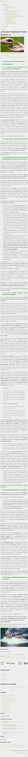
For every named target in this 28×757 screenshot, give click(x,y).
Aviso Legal (16, 752)
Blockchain (2, 745)
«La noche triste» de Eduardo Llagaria (16, 732)
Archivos (2, 716)
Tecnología (15, 746)
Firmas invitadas (10, 13)
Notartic (24, 745)
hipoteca (17, 687)
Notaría (2, 746)
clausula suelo (4, 687)
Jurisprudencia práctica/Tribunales (15, 16)
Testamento (19, 746)
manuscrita (21, 687)
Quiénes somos (10, 7)
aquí (20, 86)
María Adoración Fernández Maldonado (9, 654)
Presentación (6, 6)
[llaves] (12, 52)
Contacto (5, 26)
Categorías (6, 9)
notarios (21, 745)
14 (24, 654)
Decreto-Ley (3, 333)
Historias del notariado (12, 14)
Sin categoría (6, 708)
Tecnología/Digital (11, 23)
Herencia (12, 745)
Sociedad (11, 746)
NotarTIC (5, 25)
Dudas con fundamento (12, 11)
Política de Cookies (23, 752)
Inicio (4, 4)
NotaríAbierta (10, 20)
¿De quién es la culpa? (12, 733)
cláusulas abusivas (11, 687)
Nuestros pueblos (11, 21)
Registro (4, 746)
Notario (25, 687)
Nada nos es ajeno (11, 18)
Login (26, 754)
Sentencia (8, 746)
